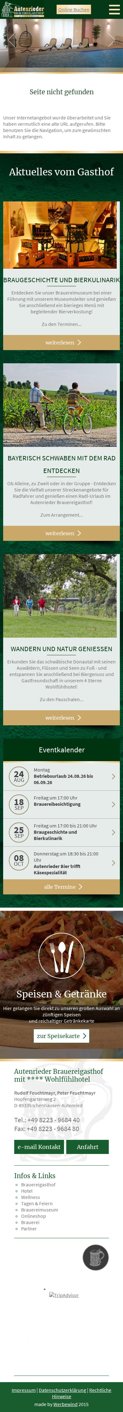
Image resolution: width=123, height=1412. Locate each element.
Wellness (30, 1197)
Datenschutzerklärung (62, 1390)
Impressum (24, 1390)
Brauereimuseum (39, 1209)
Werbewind (65, 1404)
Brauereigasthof (38, 1184)
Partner (29, 1228)
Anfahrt (87, 1147)
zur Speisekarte (59, 1036)
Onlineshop (33, 1216)
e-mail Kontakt (39, 1147)
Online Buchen (74, 9)
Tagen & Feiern (37, 1203)
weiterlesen (59, 342)
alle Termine (60, 887)
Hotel (26, 1191)
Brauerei (30, 1222)
